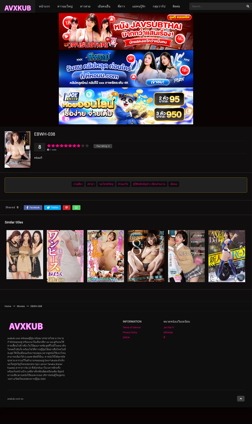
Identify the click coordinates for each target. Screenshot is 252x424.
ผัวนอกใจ (123, 184)
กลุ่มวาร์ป (159, 6)
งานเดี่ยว (77, 184)
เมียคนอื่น (104, 6)
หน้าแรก (44, 6)
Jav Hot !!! (168, 327)
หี (164, 337)
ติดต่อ (176, 6)
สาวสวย (85, 6)
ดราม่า (90, 184)
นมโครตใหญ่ (106, 184)
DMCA (126, 337)
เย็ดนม (173, 184)
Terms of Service (132, 327)
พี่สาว (121, 6)
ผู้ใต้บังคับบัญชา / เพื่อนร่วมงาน (149, 184)
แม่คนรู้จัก (138, 6)
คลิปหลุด (168, 332)
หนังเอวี (38, 158)
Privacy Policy (130, 332)
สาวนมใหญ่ (65, 6)
